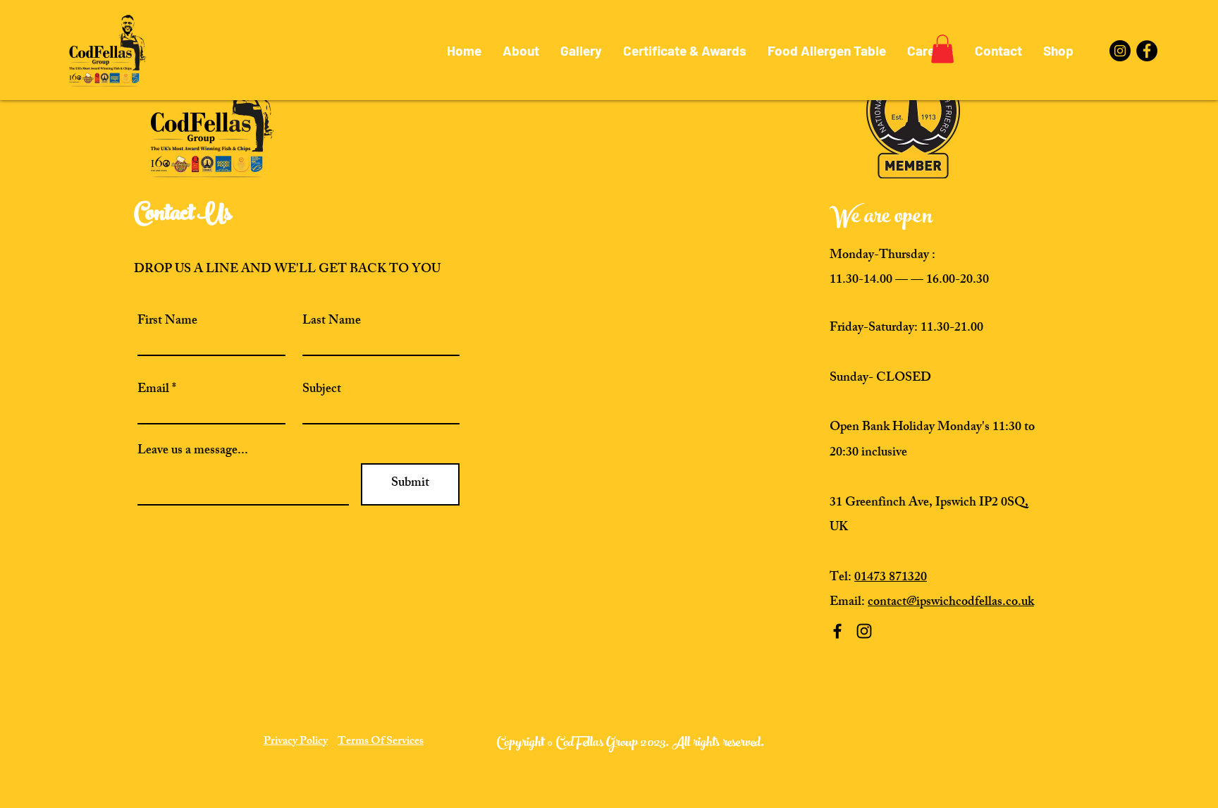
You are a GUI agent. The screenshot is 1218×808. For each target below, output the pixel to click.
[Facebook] (1146, 50)
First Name (167, 321)
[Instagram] (1120, 50)
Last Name (331, 321)
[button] (942, 49)
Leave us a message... (192, 451)
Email (153, 390)
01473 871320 (890, 578)
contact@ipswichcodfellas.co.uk (951, 603)
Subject (321, 390)
